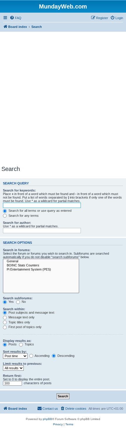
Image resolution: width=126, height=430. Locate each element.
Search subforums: (18, 298)
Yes (11, 301)
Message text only (21, 317)
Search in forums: (16, 250)
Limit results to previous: (22, 363)
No (23, 301)
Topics (29, 344)
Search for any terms (23, 215)
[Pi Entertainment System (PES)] (41, 270)
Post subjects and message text (31, 312)
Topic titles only (19, 322)
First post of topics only (25, 327)
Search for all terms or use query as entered (39, 210)
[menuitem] (15, 17)
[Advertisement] (63, 99)
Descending (65, 355)
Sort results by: (15, 351)
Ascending (42, 355)
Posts (12, 344)
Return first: (12, 375)
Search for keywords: (19, 190)
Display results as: (17, 340)
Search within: (14, 309)
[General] (41, 261)
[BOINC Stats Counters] (41, 265)
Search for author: (17, 222)
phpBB (47, 419)
